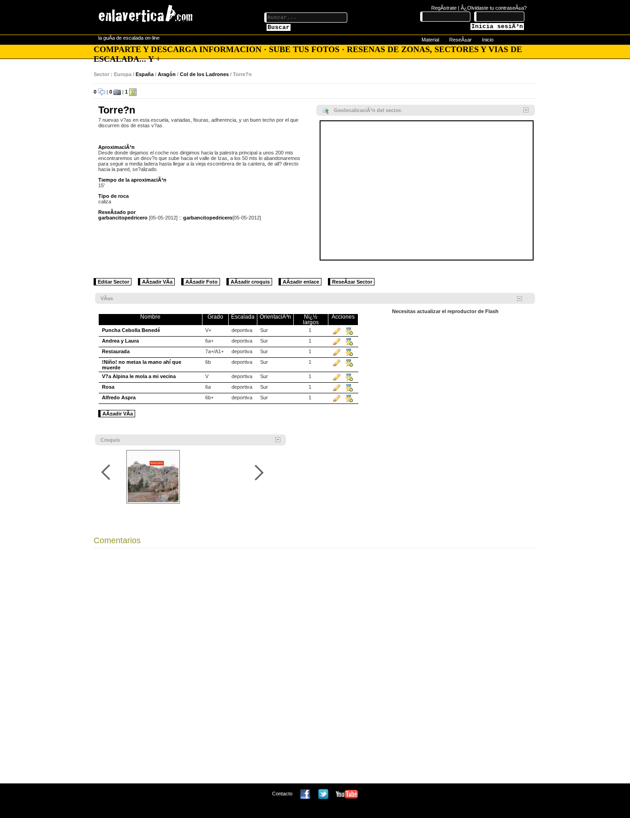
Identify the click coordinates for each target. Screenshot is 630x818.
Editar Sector (113, 282)
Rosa (108, 387)
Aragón (167, 74)
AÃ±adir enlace (301, 282)
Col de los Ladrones (204, 74)
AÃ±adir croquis (250, 282)
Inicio (487, 39)
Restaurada (116, 351)
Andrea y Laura (120, 341)
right (259, 472)
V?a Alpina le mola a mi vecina (139, 376)
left (107, 472)
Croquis (110, 440)
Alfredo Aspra (119, 397)
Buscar (278, 27)
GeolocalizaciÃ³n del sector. (368, 110)
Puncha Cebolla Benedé (131, 330)
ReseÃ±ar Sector (352, 282)
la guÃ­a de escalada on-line (129, 38)
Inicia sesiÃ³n (497, 26)
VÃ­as (107, 298)
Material (430, 39)
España (145, 74)
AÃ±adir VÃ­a (157, 282)
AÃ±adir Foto (201, 282)
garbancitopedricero (123, 217)
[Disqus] (315, 668)
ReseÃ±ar (460, 39)
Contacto (282, 793)
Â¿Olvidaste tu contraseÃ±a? (494, 8)
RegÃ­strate (444, 8)
